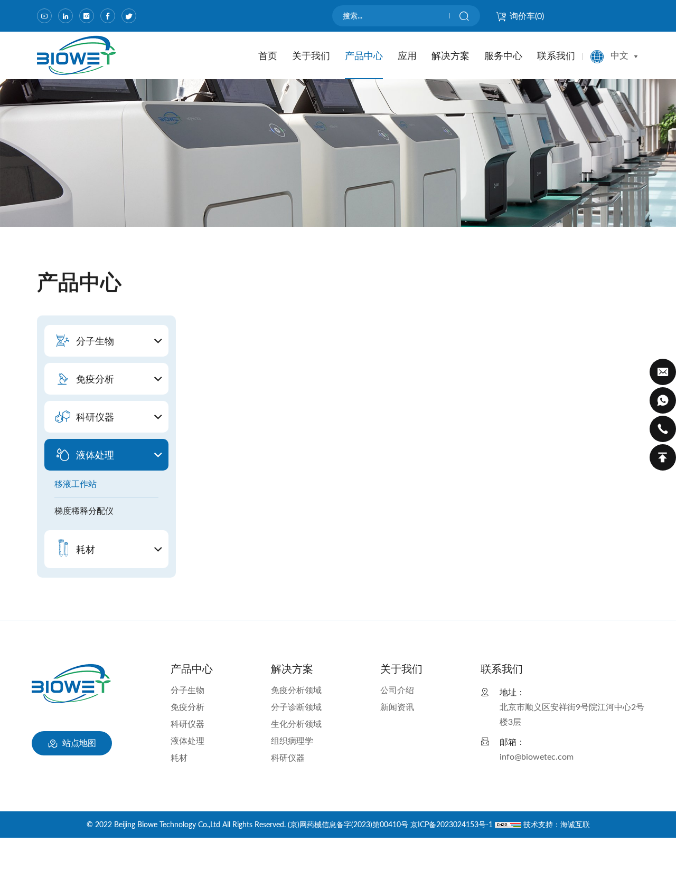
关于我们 (311, 55)
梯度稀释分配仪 (84, 510)
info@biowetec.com (537, 756)
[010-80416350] (663, 429)
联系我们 (556, 55)
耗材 (179, 757)
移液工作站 (75, 483)
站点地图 (78, 742)
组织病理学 (292, 740)
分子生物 (187, 689)
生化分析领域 (296, 723)
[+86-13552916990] (663, 400)
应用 (407, 55)
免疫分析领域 (296, 689)
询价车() (527, 15)
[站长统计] (508, 824)
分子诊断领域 (296, 706)
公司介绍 (397, 689)
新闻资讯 (397, 706)
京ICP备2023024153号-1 (451, 824)
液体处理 (187, 740)
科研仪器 (187, 723)
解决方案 (450, 55)
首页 (267, 55)
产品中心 (364, 55)
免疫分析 (187, 706)
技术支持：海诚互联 (556, 824)
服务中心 (503, 55)
